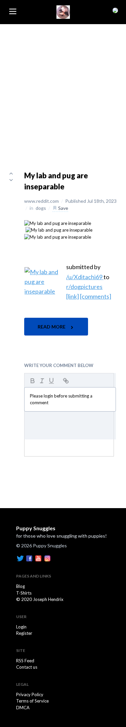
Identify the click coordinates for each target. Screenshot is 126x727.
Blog (20, 586)
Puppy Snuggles (35, 528)
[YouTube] (38, 558)
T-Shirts (24, 593)
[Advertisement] (63, 90)
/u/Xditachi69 (84, 277)
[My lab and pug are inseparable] (57, 223)
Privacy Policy (29, 694)
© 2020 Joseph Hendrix (40, 599)
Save (62, 208)
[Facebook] (29, 558)
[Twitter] (20, 558)
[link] (72, 296)
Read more (52, 326)
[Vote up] (11, 173)
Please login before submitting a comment (61, 399)
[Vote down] (11, 180)
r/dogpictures (84, 286)
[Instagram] (47, 558)
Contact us (26, 667)
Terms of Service (32, 701)
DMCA (23, 707)
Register (24, 633)
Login (21, 626)
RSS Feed (25, 660)
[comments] (95, 296)
